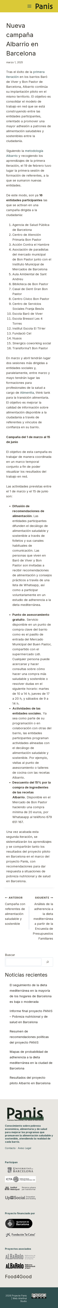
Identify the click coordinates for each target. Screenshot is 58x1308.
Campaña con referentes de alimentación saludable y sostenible (15, 911)
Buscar (10, 955)
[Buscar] (47, 962)
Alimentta (27, 392)
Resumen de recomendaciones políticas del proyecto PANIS (29, 1036)
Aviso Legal (24, 1148)
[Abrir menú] (29, 6)
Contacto (10, 1148)
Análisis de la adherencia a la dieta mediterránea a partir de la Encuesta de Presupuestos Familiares (43, 918)
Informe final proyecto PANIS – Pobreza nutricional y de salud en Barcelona (31, 1016)
